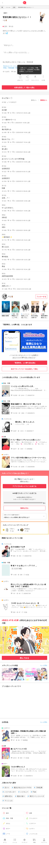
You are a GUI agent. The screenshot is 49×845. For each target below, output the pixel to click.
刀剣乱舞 (38, 787)
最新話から (43, 100)
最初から (34, 100)
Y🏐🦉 (5, 20)
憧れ (5, 68)
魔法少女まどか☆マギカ (21, 787)
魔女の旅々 (20, 796)
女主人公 (6, 66)
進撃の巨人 (8, 796)
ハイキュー (23, 792)
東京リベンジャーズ (36, 796)
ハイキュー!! (15, 66)
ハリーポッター (9, 792)
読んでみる (24, 658)
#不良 (11, 620)
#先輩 (16, 620)
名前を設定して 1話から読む (24, 87)
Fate (33, 792)
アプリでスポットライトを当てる (24, 486)
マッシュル (8, 800)
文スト (6, 787)
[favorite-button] (20, 77)
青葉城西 (11, 68)
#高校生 (5, 620)
